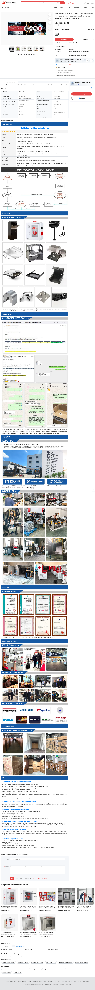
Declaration (62, 984)
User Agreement (55, 984)
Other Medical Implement (23, 962)
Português (24, 981)
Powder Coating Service (6, 949)
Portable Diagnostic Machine (81, 962)
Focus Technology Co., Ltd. (38, 984)
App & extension (76, 7)
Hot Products (13, 979)
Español (19, 981)
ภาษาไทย (70, 981)
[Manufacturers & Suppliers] (9, 2)
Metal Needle (62, 969)
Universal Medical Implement (9, 962)
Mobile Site (78, 979)
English (15, 981)
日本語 (62, 981)
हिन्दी (66, 981)
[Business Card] (91, 88)
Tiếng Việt (79, 981)
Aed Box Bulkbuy (17, 972)
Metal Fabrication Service (53, 949)
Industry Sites (56, 979)
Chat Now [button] (85, 39)
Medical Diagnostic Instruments (65, 962)
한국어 (59, 981)
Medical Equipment (17, 9)
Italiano (40, 981)
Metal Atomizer (80, 969)
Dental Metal (53, 969)
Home (2, 9)
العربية (55, 981)
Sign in (92, 3)
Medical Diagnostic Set (51, 962)
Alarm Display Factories (35, 969)
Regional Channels (63, 979)
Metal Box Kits (71, 969)
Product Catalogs (21, 946)
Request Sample (80, 42)
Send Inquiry (64, 39)
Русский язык (35, 981)
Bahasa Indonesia (86, 981)
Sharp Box (45, 969)
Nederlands (50, 981)
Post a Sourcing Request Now (40, 878)
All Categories (6, 7)
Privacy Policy (68, 984)
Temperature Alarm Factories (21, 969)
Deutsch (45, 981)
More (2, 975)
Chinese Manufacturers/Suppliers (31, 979)
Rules (93, 7)
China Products (20, 979)
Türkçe (74, 981)
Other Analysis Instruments (37, 962)
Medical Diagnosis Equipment (27, 9)
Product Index (71, 979)
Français (29, 981)
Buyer (61, 7)
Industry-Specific (28, 949)
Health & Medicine (8, 9)
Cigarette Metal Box (7, 972)
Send (12, 878)
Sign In (57, 75)
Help (69, 7)
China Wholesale (42, 979)
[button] (64, 84)
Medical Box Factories (7, 969)
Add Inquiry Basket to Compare (27, 54)
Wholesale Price (49, 979)
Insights (82, 979)
